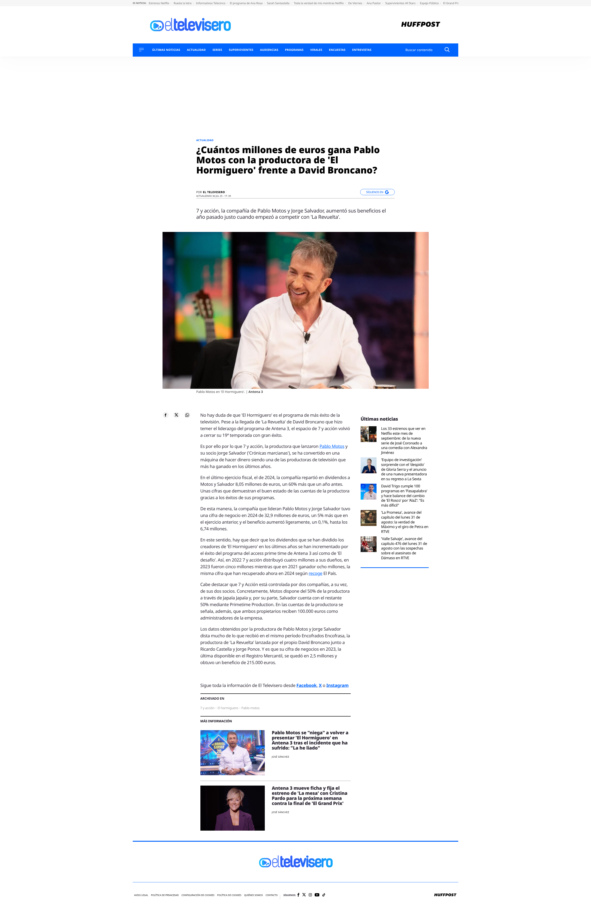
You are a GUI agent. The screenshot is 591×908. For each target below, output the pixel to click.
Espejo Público (429, 3)
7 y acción (207, 708)
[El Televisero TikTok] (323, 895)
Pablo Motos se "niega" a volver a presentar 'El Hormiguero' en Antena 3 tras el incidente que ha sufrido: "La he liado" (310, 740)
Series (217, 50)
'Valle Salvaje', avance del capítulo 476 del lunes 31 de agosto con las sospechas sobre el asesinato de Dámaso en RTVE (404, 548)
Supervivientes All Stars (400, 3)
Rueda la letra (183, 3)
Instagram (337, 685)
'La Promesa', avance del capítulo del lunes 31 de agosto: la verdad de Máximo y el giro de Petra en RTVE (404, 522)
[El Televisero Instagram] (310, 895)
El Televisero (214, 192)
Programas (294, 50)
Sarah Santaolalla (278, 3)
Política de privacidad (165, 895)
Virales (316, 50)
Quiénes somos (253, 895)
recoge (315, 573)
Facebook (306, 685)
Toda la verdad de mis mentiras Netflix (319, 3)
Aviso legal (141, 895)
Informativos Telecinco (211, 3)
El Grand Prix (452, 3)
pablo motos (250, 708)
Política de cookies (229, 895)
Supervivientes (241, 50)
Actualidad (196, 50)
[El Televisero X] (304, 895)
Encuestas (337, 50)
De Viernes (355, 3)
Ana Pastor (374, 3)
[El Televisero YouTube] (317, 895)
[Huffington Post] (421, 25)
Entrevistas (361, 50)
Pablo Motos (332, 446)
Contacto (271, 895)
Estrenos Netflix (159, 3)
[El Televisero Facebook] (298, 895)
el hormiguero (227, 708)
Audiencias (269, 50)
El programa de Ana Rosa (246, 3)
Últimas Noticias (166, 50)
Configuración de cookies (197, 895)
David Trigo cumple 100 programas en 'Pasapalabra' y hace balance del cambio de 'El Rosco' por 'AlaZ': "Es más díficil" (404, 496)
